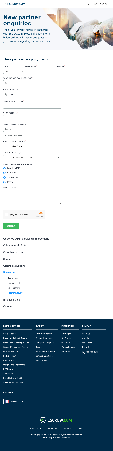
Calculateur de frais (14, 245)
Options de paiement (44, 338)
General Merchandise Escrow (15, 347)
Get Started (66, 338)
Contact (7, 306)
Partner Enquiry (15, 292)
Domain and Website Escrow (15, 338)
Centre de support (14, 265)
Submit (11, 225)
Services (8, 259)
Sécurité (39, 347)
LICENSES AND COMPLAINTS (61, 428)
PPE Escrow (8, 369)
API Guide (65, 351)
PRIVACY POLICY (35, 428)
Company (86, 326)
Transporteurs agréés (45, 342)
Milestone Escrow (10, 351)
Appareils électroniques (13, 382)
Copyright (35, 435)
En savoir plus (11, 299)
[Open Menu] (4, 3)
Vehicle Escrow (9, 334)
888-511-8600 (92, 352)
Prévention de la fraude (45, 351)
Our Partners (14, 288)
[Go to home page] (18, 4)
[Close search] (89, 4)
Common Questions (44, 356)
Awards (85, 338)
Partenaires (10, 272)
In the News (87, 342)
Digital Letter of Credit (12, 378)
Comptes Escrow (13, 252)
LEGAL (82, 428)
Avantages (13, 278)
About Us (86, 334)
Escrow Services (12, 326)
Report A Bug (41, 360)
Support (40, 326)
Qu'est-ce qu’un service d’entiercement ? (27, 238)
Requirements (14, 283)
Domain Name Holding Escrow (16, 342)
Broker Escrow (9, 356)
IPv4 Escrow (8, 360)
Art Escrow (8, 373)
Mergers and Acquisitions (14, 365)
